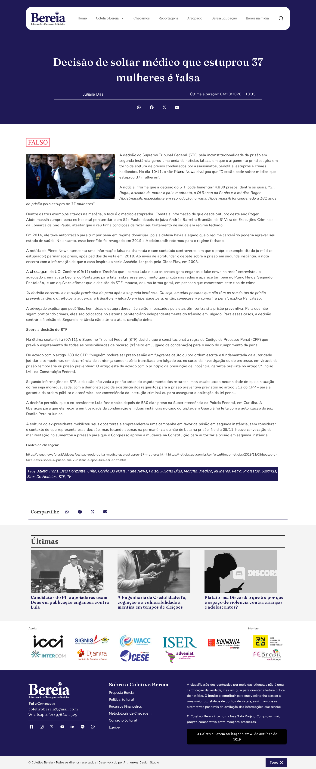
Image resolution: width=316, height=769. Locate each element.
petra (237, 471)
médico (205, 471)
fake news (137, 471)
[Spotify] (84, 726)
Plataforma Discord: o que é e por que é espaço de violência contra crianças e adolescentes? (244, 602)
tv (69, 477)
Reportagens (168, 18)
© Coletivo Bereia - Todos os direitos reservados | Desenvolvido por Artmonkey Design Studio (93, 762)
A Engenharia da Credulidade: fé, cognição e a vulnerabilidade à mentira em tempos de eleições (152, 602)
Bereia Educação (224, 18)
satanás (269, 471)
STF (62, 477)
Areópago (194, 18)
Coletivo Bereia (107, 18)
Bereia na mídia (257, 18)
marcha (190, 471)
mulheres (222, 471)
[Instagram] (43, 726)
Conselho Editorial (123, 720)
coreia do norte (112, 471)
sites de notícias (42, 477)
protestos (251, 471)
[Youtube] (63, 726)
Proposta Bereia (121, 692)
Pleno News (184, 171)
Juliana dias (171, 471)
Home (82, 18)
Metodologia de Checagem (130, 713)
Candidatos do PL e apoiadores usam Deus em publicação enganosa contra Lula (70, 602)
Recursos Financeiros (125, 706)
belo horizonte (73, 471)
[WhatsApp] (94, 726)
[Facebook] (33, 726)
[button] (139, 107)
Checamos (141, 18)
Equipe (114, 727)
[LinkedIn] (74, 726)
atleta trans (47, 471)
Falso (153, 471)
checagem (39, 271)
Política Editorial (121, 699)
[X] (53, 726)
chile (91, 471)
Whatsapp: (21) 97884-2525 (52, 715)
